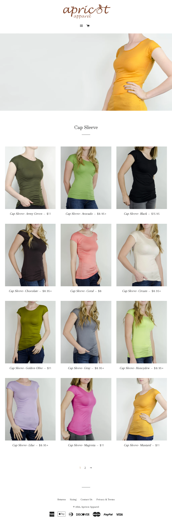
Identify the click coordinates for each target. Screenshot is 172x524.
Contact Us (86, 499)
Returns (61, 499)
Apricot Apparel (90, 506)
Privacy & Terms (105, 499)
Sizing (73, 499)
